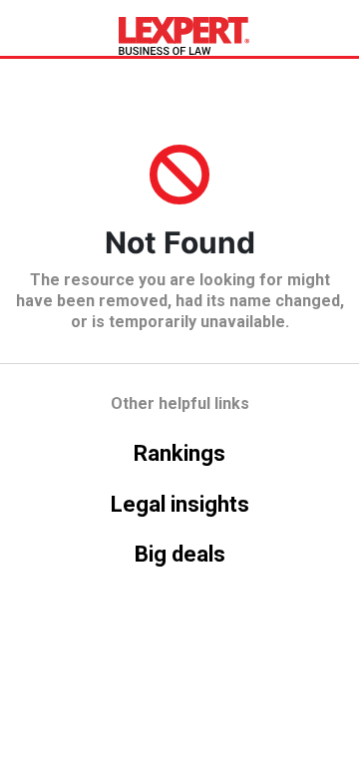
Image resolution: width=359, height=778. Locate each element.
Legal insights (180, 504)
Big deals (180, 554)
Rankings (179, 453)
